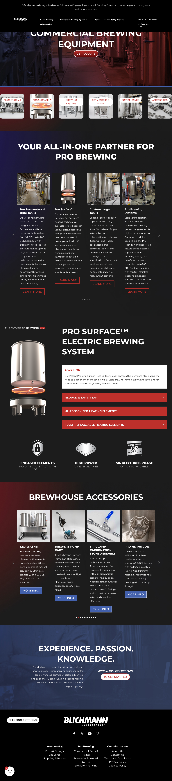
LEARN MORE (32, 280)
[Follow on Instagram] (97, 733)
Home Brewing (46, 20)
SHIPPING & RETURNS (23, 720)
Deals (97, 20)
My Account (143, 24)
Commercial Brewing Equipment (74, 20)
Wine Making (46, 24)
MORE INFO (31, 598)
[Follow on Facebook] (74, 733)
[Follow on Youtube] (90, 733)
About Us (142, 20)
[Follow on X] (82, 733)
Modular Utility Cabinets (114, 20)
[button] (13, 235)
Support (153, 20)
